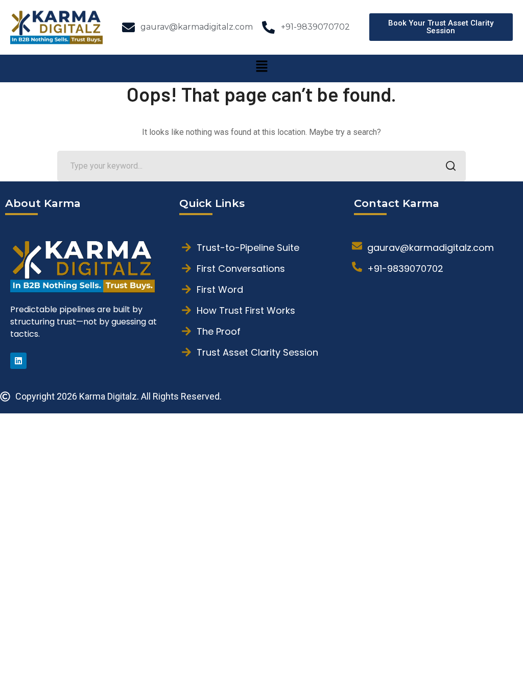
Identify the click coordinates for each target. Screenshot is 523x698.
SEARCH (450, 166)
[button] (261, 68)
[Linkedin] (18, 361)
